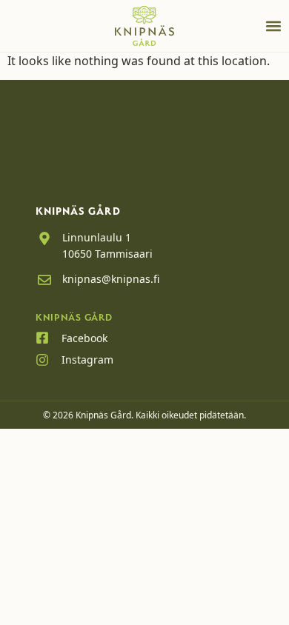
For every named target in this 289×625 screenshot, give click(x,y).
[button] (273, 25)
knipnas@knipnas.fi (110, 279)
